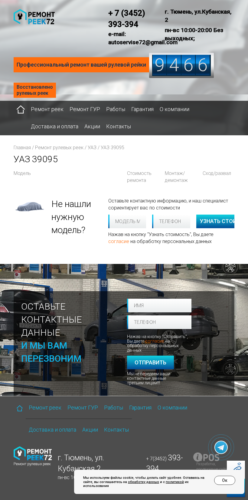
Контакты (118, 126)
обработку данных (143, 482)
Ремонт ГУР (85, 109)
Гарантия (142, 109)
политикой (175, 482)
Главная (22, 147)
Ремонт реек (47, 109)
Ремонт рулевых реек (59, 147)
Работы (115, 109)
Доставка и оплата (54, 126)
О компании (174, 109)
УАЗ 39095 (112, 147)
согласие (118, 241)
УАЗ (92, 147)
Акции (92, 126)
